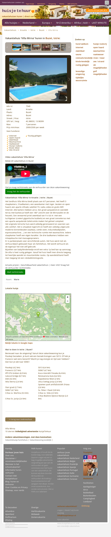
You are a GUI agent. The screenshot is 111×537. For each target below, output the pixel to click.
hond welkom (82, 44)
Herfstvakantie (38, 511)
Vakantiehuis (10, 30)
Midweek (35, 514)
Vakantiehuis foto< (7, 79)
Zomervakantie (38, 517)
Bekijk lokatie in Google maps (19, 343)
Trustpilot (87, 452)
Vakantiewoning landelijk (40, 440)
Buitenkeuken (89, 495)
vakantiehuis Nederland (68, 458)
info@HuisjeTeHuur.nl (66, 515)
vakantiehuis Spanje (66, 467)
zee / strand (98, 61)
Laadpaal (87, 501)
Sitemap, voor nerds (14, 490)
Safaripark (10, 523)
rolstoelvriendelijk (84, 58)
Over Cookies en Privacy (16, 487)
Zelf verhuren (72, 4)
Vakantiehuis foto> (69, 79)
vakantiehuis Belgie (66, 461)
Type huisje (30, 4)
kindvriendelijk (82, 61)
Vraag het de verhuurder (18, 191)
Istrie (33, 30)
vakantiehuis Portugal (67, 470)
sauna (78, 54)
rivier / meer (99, 58)
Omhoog (85, 506)
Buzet (41, 30)
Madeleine (88, 478)
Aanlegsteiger (89, 486)
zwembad (80, 51)
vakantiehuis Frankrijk (67, 464)
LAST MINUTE (99, 22)
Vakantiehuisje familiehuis (16, 440)
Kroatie (23, 30)
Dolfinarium (10, 517)
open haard (98, 47)
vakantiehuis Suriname (68, 476)
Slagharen (9, 526)
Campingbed (89, 498)
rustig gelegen (82, 65)
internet (79, 47)
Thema (61, 4)
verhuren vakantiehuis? (67, 506)
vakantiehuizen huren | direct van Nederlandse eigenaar (28, 16)
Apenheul (9, 514)
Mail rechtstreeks (15, 272)
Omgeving (52, 4)
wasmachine (99, 51)
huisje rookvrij (100, 44)
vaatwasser (98, 54)
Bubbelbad (88, 492)
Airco (85, 489)
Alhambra (9, 511)
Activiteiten (41, 4)
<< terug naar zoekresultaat (20, 419)
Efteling (8, 520)
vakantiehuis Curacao (67, 479)
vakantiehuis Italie (65, 473)
